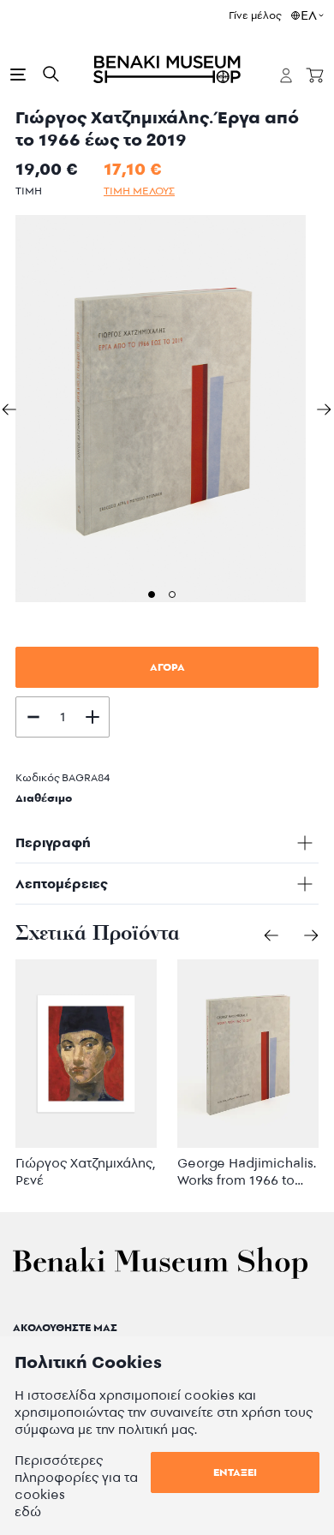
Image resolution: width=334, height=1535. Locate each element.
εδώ (28, 1511)
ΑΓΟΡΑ (167, 667)
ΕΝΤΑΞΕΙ (235, 1472)
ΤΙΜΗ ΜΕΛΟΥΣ (139, 190)
